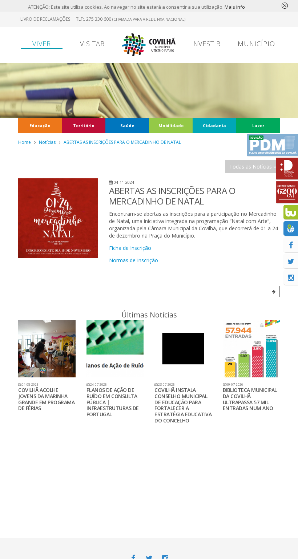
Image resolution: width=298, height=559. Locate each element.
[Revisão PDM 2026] (272, 145)
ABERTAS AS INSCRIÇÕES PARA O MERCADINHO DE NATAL (122, 142)
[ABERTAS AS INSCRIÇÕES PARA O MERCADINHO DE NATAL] (58, 218)
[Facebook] (290, 245)
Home (24, 142)
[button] (274, 291)
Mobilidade (171, 125)
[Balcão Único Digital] (290, 212)
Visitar (92, 43)
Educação (40, 125)
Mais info (235, 7)
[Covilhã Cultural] (287, 192)
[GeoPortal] (290, 228)
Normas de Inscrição (133, 260)
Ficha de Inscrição (130, 247)
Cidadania (214, 125)
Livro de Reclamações (45, 19)
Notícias (47, 142)
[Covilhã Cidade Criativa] (287, 168)
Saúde (127, 125)
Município (256, 43)
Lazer (258, 125)
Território (83, 125)
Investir (206, 43)
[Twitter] (290, 261)
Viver (41, 43)
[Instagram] (290, 277)
